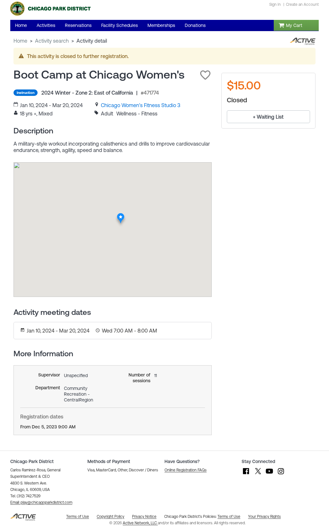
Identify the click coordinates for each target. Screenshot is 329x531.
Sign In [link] (275, 4)
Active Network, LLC (140, 523)
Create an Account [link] (302, 4)
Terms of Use (229, 516)
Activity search (52, 41)
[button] (205, 75)
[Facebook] (246, 474)
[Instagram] (280, 474)
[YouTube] (269, 474)
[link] (140, 105)
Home (20, 41)
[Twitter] (257, 474)
